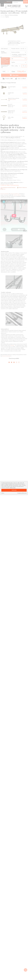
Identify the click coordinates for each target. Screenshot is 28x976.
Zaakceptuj (14, 490)
